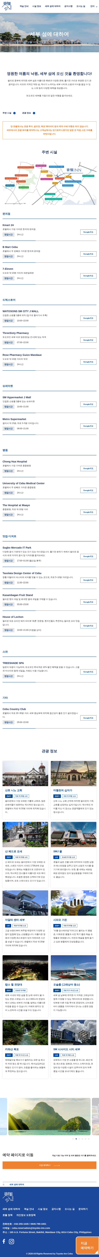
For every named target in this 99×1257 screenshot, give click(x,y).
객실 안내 (24, 6)
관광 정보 (26, 113)
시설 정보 (36, 6)
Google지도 (88, 232)
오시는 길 (80, 6)
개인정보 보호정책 (26, 1215)
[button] (73, 1138)
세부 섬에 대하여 (52, 6)
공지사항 (68, 6)
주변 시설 (7, 113)
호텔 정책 (8, 1215)
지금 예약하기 (45, 1165)
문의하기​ (83, 1209)
